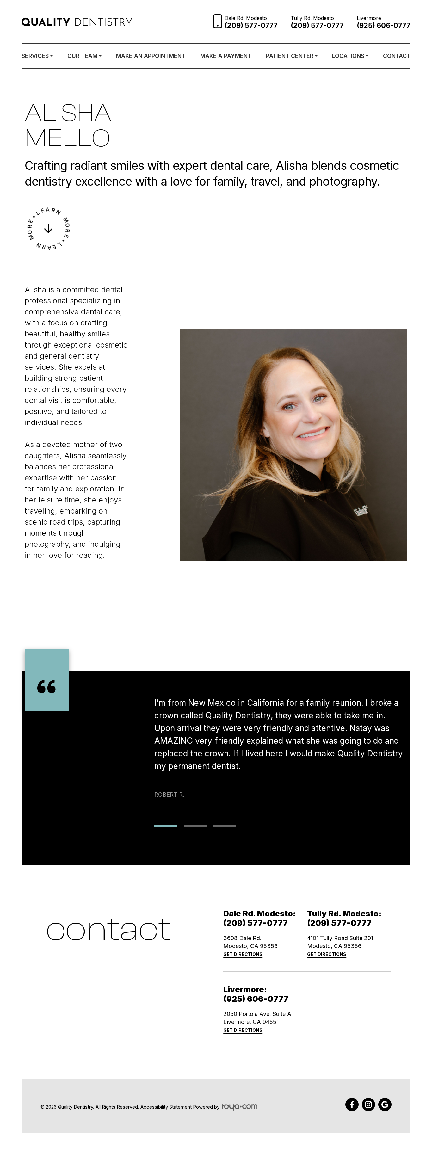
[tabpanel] (280, 737)
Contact (396, 55)
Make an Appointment (150, 55)
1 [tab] (165, 826)
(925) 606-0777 (255, 999)
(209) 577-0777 (255, 923)
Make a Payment (225, 55)
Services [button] (35, 55)
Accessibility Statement (166, 1107)
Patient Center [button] (289, 55)
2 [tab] (195, 826)
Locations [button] (348, 55)
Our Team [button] (82, 55)
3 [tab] (224, 826)
